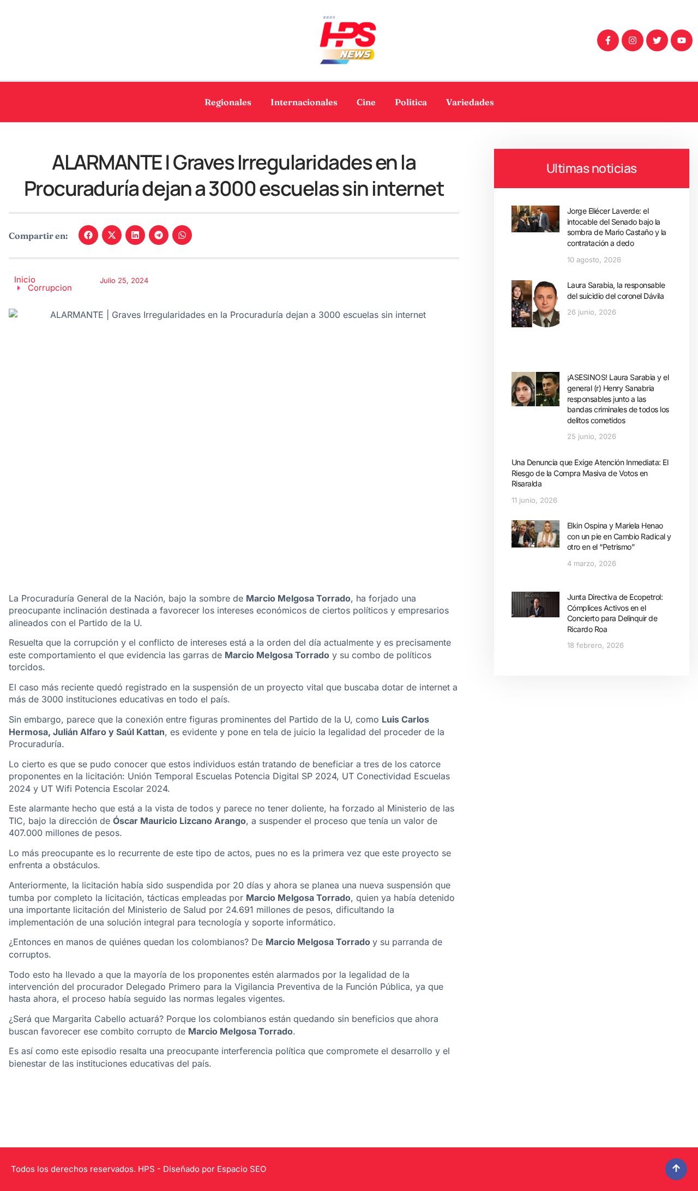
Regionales (227, 102)
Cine (366, 102)
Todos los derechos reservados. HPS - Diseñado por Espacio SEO (138, 1169)
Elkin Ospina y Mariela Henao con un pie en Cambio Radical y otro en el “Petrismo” (619, 536)
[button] (88, 235)
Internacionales (304, 102)
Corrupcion (50, 287)
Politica (411, 102)
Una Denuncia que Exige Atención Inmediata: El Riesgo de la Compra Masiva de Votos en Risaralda (590, 473)
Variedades (470, 102)
